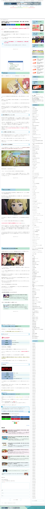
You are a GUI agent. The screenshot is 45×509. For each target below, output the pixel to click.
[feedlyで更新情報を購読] (14, 423)
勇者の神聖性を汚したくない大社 (14, 64)
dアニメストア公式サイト (5, 362)
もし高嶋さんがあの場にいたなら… (14, 65)
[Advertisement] (22, 13)
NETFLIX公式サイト (4, 392)
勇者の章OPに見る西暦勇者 (13, 66)
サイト (2, 495)
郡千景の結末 (11, 63)
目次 (14, 61)
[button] (27, 24)
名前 (2, 490)
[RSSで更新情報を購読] (16, 423)
